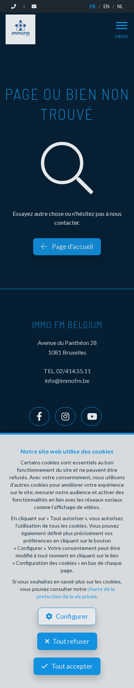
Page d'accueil (72, 246)
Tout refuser (70, 641)
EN (106, 6)
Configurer (72, 616)
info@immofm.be (67, 380)
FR (93, 6)
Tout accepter (72, 666)
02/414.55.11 (73, 370)
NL (120, 6)
